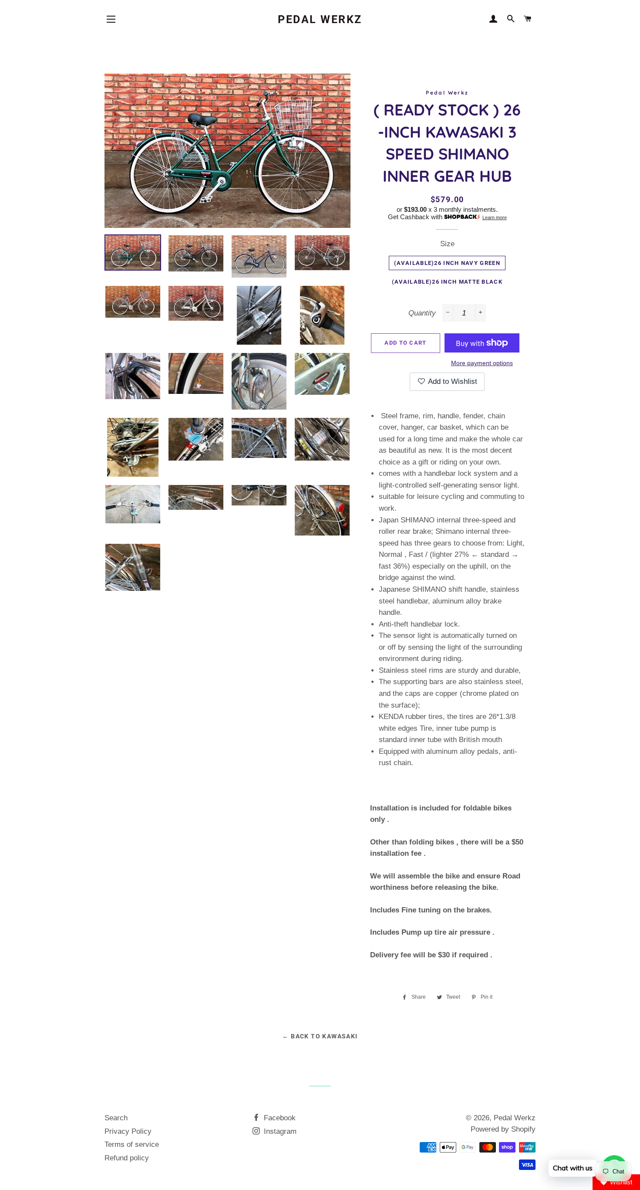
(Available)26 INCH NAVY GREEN (447, 263)
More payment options (482, 362)
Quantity (422, 313)
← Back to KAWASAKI (319, 1036)
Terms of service (131, 1144)
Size (447, 244)
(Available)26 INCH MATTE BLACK (447, 281)
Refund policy (126, 1158)
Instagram (279, 1131)
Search (116, 1118)
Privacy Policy (128, 1131)
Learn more (494, 217)
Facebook (279, 1118)
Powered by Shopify (503, 1129)
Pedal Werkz (320, 19)
